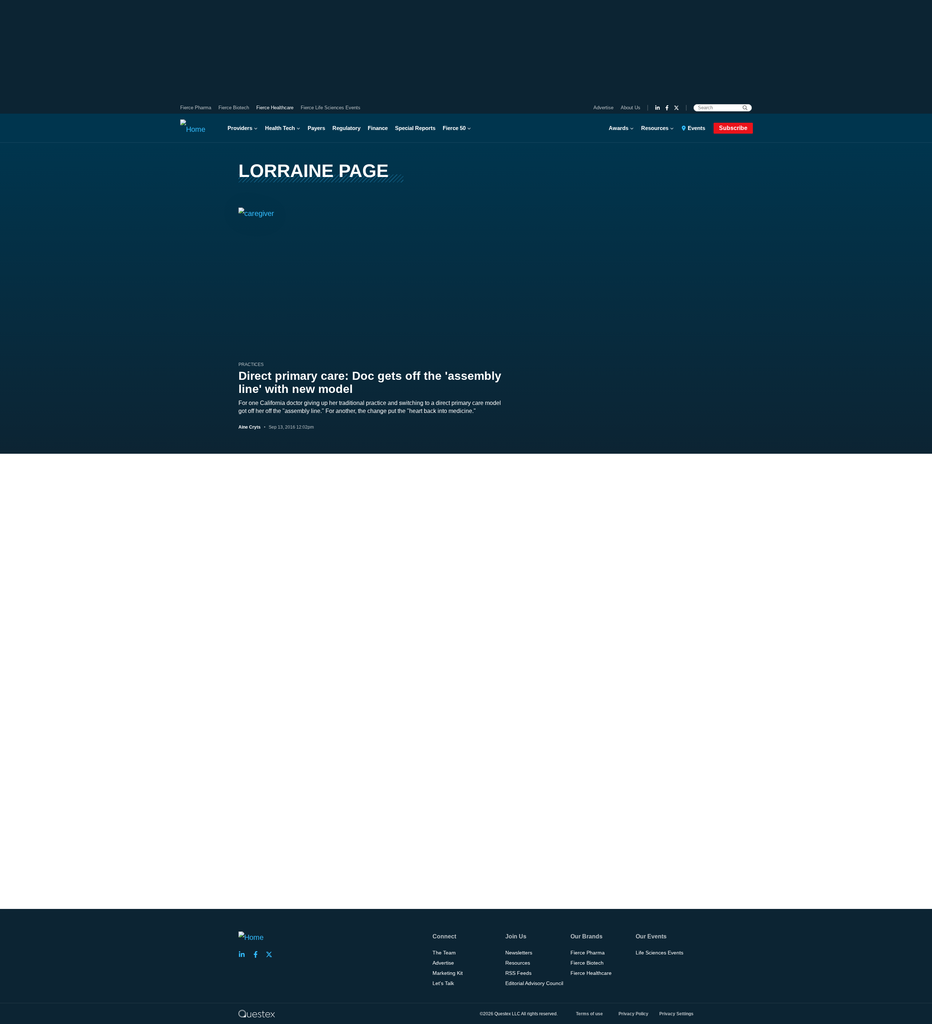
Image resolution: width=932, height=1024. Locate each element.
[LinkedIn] (657, 107)
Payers (316, 128)
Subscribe (733, 128)
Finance (378, 128)
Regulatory (346, 128)
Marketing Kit (448, 973)
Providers (240, 128)
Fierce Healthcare (274, 107)
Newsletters (518, 953)
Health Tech (280, 128)
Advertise (603, 107)
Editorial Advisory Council (534, 983)
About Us (630, 107)
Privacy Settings (676, 1013)
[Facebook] (667, 107)
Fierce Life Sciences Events (330, 107)
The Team (444, 953)
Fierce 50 (454, 128)
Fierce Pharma (195, 107)
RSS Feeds (518, 973)
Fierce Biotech (233, 107)
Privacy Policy (633, 1013)
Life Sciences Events (659, 953)
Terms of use (589, 1013)
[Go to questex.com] (256, 1013)
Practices (251, 364)
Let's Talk (443, 983)
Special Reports (415, 128)
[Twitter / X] (676, 107)
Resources (654, 128)
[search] (745, 108)
